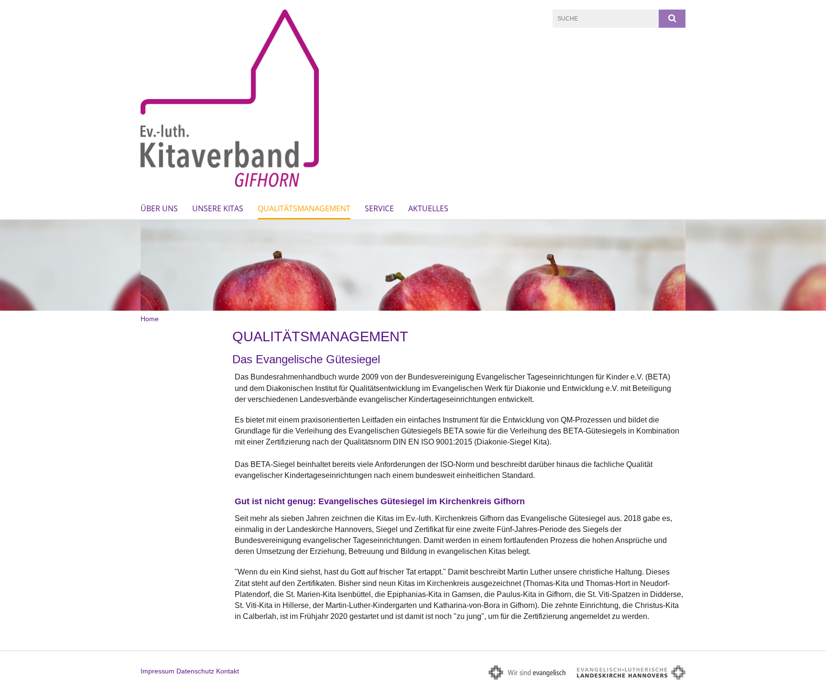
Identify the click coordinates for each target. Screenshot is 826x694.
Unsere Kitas (217, 208)
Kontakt (227, 671)
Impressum (157, 671)
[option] (413, 265)
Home (150, 319)
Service (379, 208)
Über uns (159, 208)
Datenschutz (195, 671)
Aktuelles (428, 208)
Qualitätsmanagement (304, 208)
